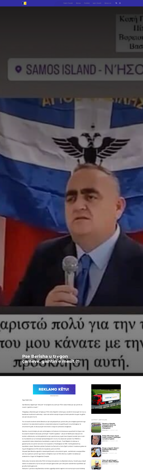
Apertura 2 (105, 440)
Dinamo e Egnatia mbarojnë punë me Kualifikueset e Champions (109, 426)
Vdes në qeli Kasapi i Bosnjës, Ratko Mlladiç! (110, 461)
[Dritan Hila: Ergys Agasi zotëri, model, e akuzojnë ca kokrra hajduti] (96, 440)
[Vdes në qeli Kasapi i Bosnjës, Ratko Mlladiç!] (96, 464)
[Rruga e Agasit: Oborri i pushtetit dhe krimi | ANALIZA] (96, 452)
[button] (116, 3)
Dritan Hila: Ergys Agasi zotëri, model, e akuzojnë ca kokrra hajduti (111, 437)
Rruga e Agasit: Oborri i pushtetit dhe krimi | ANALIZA (110, 449)
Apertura (105, 453)
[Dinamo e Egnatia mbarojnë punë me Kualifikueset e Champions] (96, 428)
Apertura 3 (105, 430)
